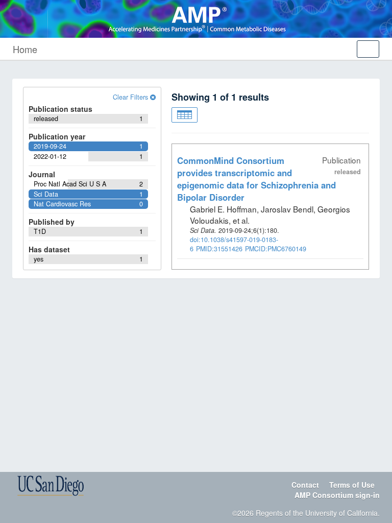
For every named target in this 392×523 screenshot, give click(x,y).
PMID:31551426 (219, 248)
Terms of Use (352, 485)
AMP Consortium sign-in (337, 495)
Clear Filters (131, 97)
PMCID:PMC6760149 (275, 248)
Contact (305, 485)
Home (25, 49)
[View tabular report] (185, 115)
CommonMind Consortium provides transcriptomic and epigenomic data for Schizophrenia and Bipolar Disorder (256, 178)
